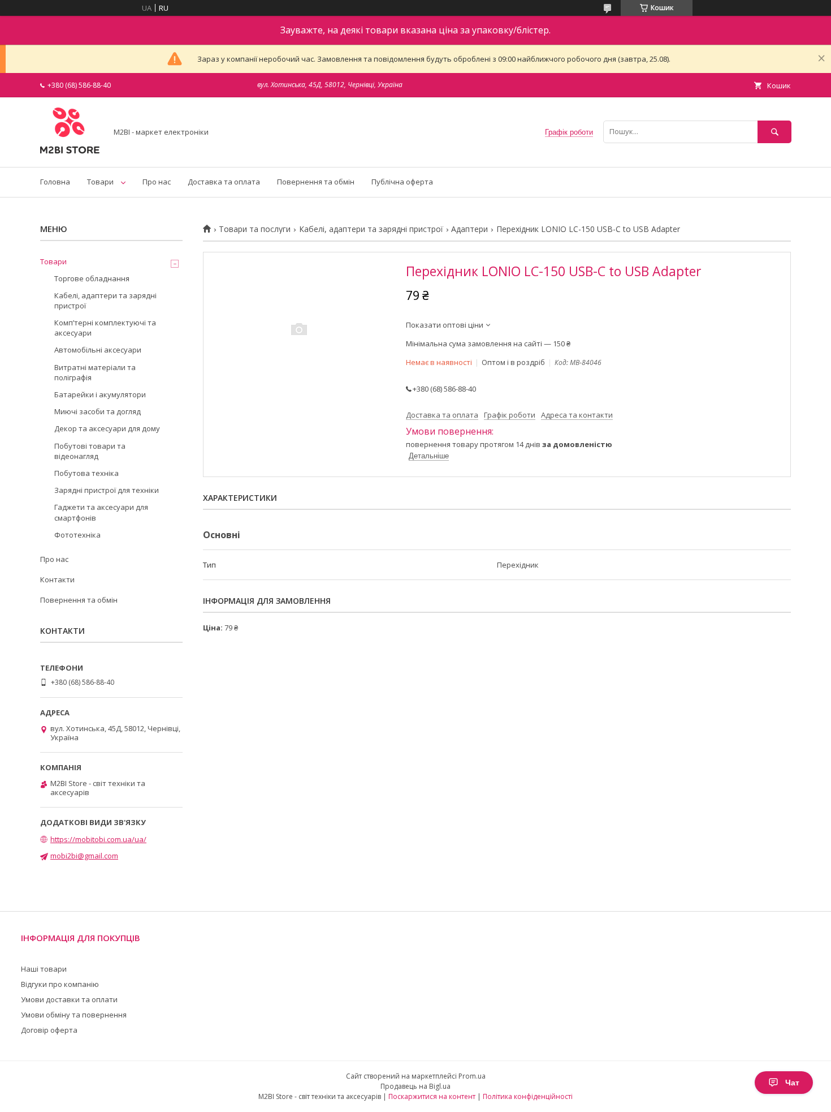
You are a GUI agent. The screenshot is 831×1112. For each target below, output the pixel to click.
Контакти (57, 579)
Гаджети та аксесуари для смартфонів (101, 512)
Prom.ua (472, 1076)
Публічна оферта (402, 182)
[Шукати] (774, 132)
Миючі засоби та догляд (97, 411)
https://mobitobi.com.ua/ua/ (98, 839)
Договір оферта (49, 1030)
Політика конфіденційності (528, 1096)
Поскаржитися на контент (431, 1096)
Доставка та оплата (224, 182)
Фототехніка (77, 535)
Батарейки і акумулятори (100, 394)
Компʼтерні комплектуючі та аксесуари (105, 327)
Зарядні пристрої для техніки (106, 490)
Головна (55, 182)
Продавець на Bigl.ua (415, 1086)
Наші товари (44, 969)
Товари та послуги (255, 229)
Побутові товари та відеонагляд (89, 451)
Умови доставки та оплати (69, 999)
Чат (792, 1082)
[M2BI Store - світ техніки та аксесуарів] (70, 152)
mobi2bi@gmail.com (84, 855)
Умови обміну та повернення (74, 1015)
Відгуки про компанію (60, 984)
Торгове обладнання (91, 278)
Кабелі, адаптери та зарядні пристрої (371, 229)
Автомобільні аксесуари (97, 350)
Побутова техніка (86, 473)
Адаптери (469, 229)
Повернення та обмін (315, 182)
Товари (100, 182)
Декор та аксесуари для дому (107, 428)
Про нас (156, 182)
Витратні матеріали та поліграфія (95, 372)
